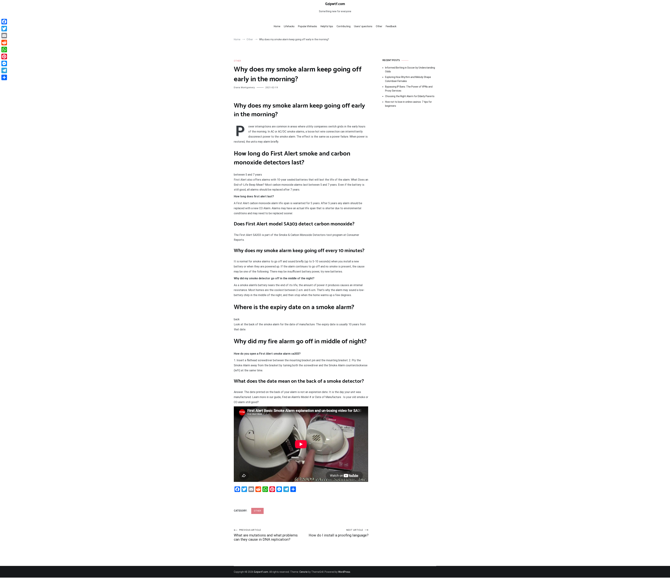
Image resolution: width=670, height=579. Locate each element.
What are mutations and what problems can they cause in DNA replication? (266, 535)
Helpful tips (327, 26)
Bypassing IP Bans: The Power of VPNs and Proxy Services (409, 88)
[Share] (4, 77)
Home (277, 26)
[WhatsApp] (4, 49)
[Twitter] (4, 28)
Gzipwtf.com (335, 4)
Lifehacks (289, 26)
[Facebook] (4, 21)
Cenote (303, 571)
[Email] (4, 35)
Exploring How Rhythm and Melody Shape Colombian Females (408, 79)
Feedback (391, 26)
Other (379, 26)
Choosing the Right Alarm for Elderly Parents (409, 96)
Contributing (344, 26)
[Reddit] (4, 42)
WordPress (344, 571)
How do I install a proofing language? (338, 533)
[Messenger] (4, 63)
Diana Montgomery (244, 87)
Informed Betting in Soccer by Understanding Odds (410, 69)
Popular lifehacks (307, 26)
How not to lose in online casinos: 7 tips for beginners (408, 103)
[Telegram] (4, 70)
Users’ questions (363, 26)
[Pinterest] (4, 56)
